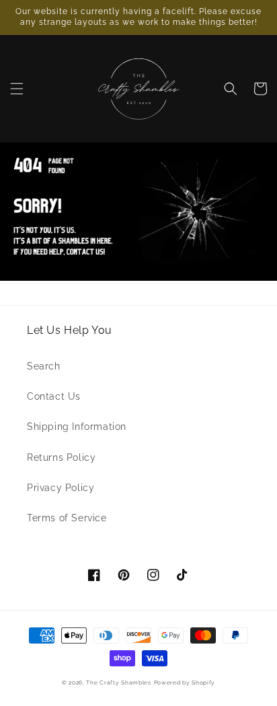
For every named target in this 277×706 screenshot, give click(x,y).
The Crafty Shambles (118, 682)
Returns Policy (61, 457)
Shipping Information (76, 426)
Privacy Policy (60, 487)
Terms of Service (67, 518)
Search (44, 366)
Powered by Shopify (185, 682)
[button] (17, 88)
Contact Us (54, 396)
